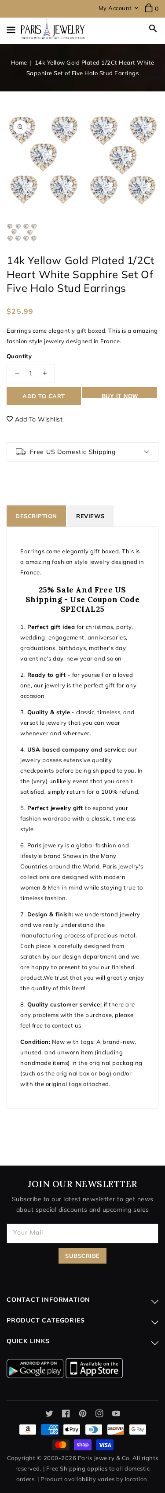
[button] (153, 28)
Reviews (90, 515)
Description (36, 515)
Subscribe (82, 1255)
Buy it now (120, 395)
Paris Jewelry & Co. (104, 1457)
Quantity (19, 356)
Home (19, 62)
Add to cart (43, 396)
